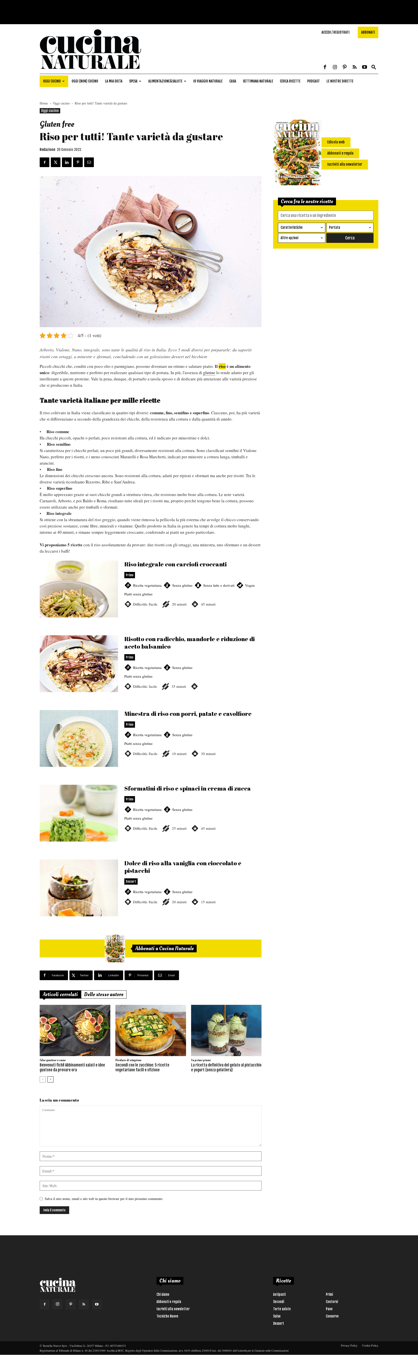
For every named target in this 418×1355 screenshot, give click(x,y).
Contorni (332, 1302)
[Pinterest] (344, 67)
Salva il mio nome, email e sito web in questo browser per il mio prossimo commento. (104, 1198)
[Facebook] (324, 67)
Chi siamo (163, 1294)
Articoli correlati (60, 994)
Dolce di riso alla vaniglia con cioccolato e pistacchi (150, 893)
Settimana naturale (258, 81)
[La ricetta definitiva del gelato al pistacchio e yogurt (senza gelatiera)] (226, 1030)
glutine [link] (209, 372)
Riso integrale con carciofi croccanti (150, 595)
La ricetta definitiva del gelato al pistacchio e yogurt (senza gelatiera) (226, 1067)
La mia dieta (113, 81)
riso (222, 366)
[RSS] (354, 67)
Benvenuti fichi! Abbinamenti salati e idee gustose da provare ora (72, 1067)
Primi (329, 1294)
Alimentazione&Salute (165, 81)
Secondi (278, 1302)
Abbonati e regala (169, 1302)
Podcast (313, 81)
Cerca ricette (290, 81)
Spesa (133, 81)
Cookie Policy (370, 1345)
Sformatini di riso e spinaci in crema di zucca (150, 819)
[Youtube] (364, 67)
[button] (373, 67)
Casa (232, 81)
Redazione (47, 149)
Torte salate (282, 1309)
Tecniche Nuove (167, 1316)
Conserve (332, 1316)
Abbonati (368, 32)
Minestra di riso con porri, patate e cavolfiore (150, 744)
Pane (329, 1309)
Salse (277, 1316)
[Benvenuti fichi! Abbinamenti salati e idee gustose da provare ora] (75, 1030)
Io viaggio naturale (208, 81)
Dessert (278, 1323)
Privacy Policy (349, 1345)
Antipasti (279, 1294)
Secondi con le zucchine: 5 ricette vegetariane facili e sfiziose (142, 1067)
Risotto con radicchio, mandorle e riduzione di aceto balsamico (150, 669)
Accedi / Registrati (335, 32)
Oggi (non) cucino (85, 81)
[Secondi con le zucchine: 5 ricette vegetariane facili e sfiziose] (150, 1030)
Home (44, 103)
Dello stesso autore (103, 994)
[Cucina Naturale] (90, 71)
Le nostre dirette (340, 81)
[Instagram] (334, 67)
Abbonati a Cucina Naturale (164, 948)
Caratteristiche (292, 227)
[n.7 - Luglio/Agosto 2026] (115, 948)
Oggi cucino (52, 81)
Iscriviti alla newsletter (173, 1309)
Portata (334, 227)
